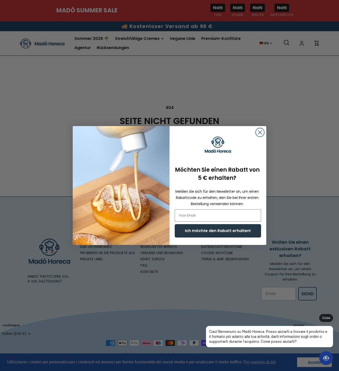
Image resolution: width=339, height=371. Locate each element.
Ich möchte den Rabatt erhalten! (218, 231)
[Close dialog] (260, 132)
